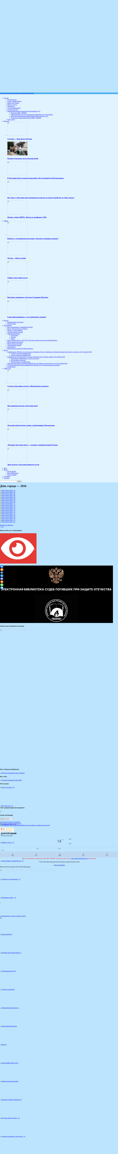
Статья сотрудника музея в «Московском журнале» (28, 386)
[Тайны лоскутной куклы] (17, 274)
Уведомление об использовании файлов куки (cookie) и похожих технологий (25, 825)
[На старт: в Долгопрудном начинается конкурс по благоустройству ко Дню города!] (17, 194)
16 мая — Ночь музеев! (16, 258)
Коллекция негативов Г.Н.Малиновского (20, 348)
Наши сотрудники (13, 103)
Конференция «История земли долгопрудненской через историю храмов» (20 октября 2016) (36, 357)
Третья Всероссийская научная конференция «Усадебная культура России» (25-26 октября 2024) (37, 363)
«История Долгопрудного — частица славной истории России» (32, 445)
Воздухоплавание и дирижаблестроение (20, 327)
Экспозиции (8, 325)
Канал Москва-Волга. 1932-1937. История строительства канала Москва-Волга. (32, 340)
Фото (5, 468)
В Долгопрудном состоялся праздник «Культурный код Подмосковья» (35, 178)
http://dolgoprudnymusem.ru (79, 858)
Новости (6, 121)
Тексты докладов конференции (21, 355)
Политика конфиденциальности (11, 823)
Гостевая (6, 478)
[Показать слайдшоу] (6, 525)
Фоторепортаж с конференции (20, 362)
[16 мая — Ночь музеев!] (17, 254)
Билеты (6, 320)
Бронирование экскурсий (15, 322)
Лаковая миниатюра (13, 333)
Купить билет (11, 324)
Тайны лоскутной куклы (17, 278)
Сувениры (7, 476)
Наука (5, 350)
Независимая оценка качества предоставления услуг (23, 111)
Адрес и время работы (14, 101)
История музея (12, 99)
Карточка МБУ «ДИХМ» (19, 113)
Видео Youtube (12, 475)
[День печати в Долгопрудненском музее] (17, 461)
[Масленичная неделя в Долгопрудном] (17, 402)
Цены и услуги (12, 104)
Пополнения (11, 347)
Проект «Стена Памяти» (15, 330)
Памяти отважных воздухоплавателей (22, 158)
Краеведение (11, 367)
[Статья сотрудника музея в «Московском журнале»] (17, 382)
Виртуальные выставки (14, 343)
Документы (11, 106)
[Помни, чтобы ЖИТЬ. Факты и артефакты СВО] (17, 214)
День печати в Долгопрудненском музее (23, 465)
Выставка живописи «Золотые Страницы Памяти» (27, 297)
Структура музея (12, 109)
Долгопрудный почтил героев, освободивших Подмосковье (31, 425)
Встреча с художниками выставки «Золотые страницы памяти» (32, 239)
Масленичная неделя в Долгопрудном (22, 406)
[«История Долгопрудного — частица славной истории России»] (17, 441)
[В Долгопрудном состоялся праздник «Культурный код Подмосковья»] (17, 174)
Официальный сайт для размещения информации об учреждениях (32, 114)
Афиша (6, 221)
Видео (6, 470)
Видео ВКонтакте (13, 473)
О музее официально (13, 108)
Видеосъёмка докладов (18, 360)
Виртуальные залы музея (15, 342)
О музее (6, 98)
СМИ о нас (7, 368)
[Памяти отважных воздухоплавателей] (17, 155)
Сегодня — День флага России (19, 139)
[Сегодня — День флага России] (17, 135)
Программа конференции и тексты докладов (25, 358)
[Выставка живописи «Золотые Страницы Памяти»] (17, 294)
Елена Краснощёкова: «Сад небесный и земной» (26, 317)
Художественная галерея (15, 332)
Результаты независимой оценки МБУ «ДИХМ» (26, 118)
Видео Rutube (11, 471)
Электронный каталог (14, 345)
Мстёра (13, 337)
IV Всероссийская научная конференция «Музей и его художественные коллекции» (33, 365)
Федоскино (14, 335)
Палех (13, 338)
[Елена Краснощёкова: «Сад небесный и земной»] (17, 313)
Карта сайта (11, 119)
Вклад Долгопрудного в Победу (17, 329)
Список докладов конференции (21, 353)
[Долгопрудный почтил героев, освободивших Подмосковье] (17, 422)
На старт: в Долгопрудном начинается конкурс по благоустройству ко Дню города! (40, 198)
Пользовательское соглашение (10, 822)
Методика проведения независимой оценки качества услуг (29, 116)
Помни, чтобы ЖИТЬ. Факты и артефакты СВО (27, 217)
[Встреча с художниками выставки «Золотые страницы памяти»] (17, 235)
